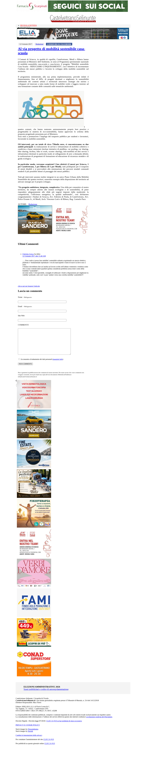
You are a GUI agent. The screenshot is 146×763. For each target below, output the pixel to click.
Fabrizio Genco (28, 254)
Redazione (39, 44)
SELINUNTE (25, 27)
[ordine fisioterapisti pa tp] (34, 527)
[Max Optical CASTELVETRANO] (34, 467)
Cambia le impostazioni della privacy (29, 735)
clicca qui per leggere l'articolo (29, 286)
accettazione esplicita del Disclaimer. (99, 717)
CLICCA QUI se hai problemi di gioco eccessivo (64, 721)
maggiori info (58, 359)
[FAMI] (34, 616)
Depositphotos (33, 729)
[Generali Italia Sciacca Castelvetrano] (70, 233)
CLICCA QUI (48, 739)
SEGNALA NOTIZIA (28, 25)
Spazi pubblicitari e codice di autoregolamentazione (46, 689)
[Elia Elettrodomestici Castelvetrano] (73, 39)
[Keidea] (34, 646)
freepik (30, 731)
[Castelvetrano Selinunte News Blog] (73, 22)
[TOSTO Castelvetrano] (34, 497)
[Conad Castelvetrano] (34, 676)
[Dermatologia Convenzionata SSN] (34, 408)
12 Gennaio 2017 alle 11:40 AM (34, 256)
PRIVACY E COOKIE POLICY (28, 725)
